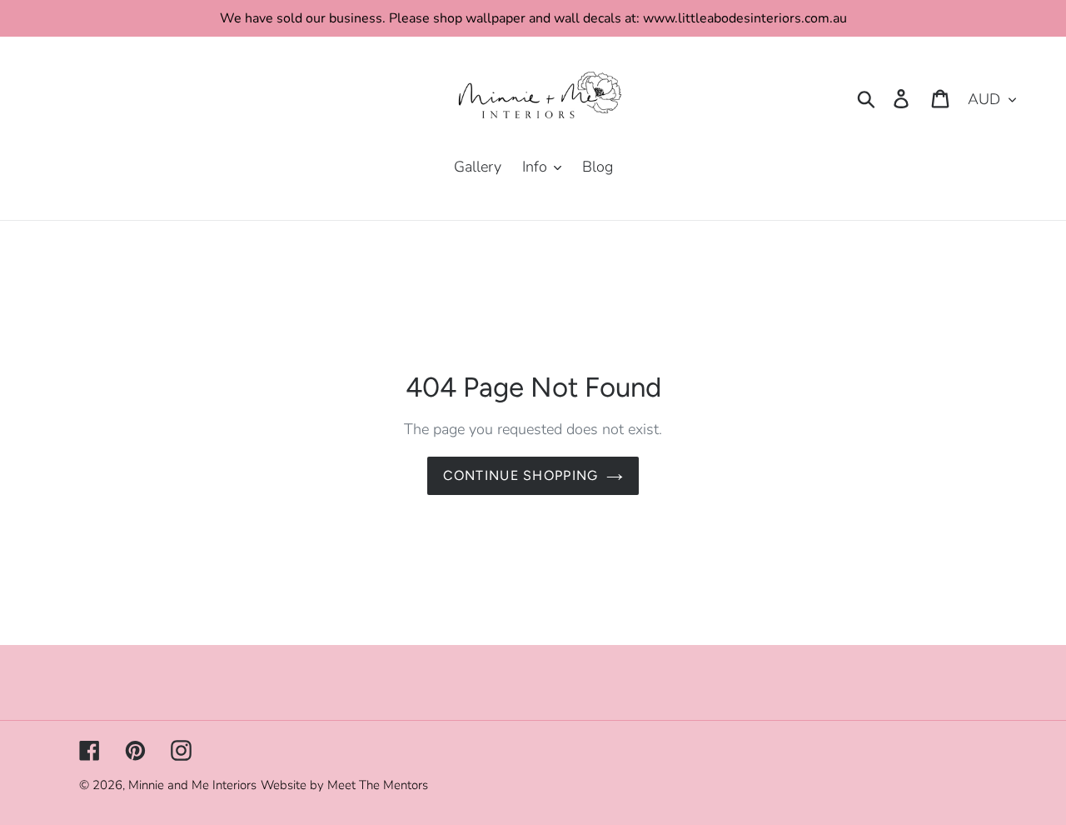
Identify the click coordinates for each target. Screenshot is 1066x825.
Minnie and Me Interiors (192, 785)
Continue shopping (521, 475)
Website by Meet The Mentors (344, 785)
